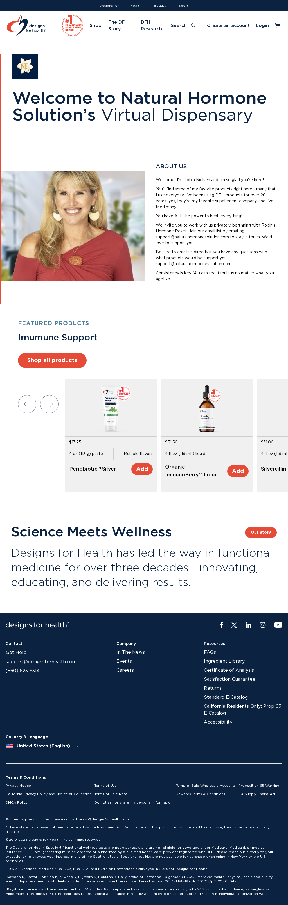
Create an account (228, 25)
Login (262, 25)
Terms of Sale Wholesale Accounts (206, 785)
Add (142, 469)
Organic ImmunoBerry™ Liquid (192, 471)
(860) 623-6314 (23, 671)
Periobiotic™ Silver (92, 469)
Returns (213, 688)
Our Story (261, 532)
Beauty (160, 5)
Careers (125, 670)
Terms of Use (105, 785)
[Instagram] (263, 625)
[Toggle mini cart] (278, 25)
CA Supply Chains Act (257, 794)
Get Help (16, 652)
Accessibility (218, 722)
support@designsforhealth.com (41, 662)
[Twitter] (234, 625)
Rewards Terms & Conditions (200, 794)
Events (124, 661)
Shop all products (52, 360)
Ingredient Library (224, 661)
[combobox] (42, 746)
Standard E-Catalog (226, 697)
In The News (130, 652)
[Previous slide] (27, 404)
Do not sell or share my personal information (133, 802)
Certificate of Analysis (229, 670)
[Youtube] (278, 625)
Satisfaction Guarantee (229, 679)
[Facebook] (221, 625)
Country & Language (27, 737)
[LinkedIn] (248, 625)
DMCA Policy (17, 802)
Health (135, 5)
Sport (183, 5)
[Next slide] (49, 404)
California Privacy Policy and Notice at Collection (48, 794)
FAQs (210, 652)
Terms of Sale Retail (111, 794)
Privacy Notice (18, 785)
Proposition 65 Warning (258, 785)
